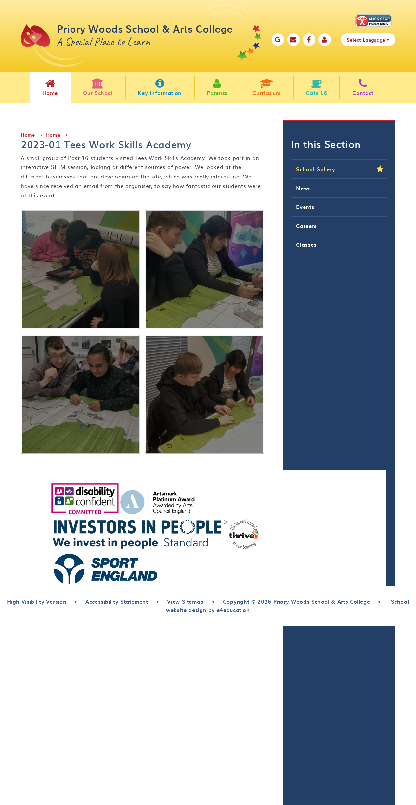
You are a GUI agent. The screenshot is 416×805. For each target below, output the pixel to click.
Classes (306, 244)
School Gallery (315, 169)
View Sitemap (185, 601)
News (303, 188)
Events (305, 207)
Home (28, 134)
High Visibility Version (37, 601)
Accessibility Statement (116, 601)
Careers (306, 226)
